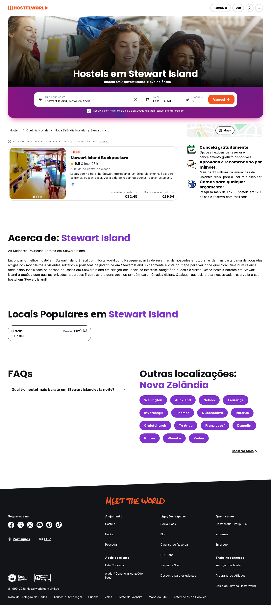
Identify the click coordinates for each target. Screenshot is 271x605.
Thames (182, 413)
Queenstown (212, 413)
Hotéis (109, 534)
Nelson (209, 400)
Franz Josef (215, 425)
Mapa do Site (158, 597)
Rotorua (242, 413)
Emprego (222, 544)
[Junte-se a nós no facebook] (11, 525)
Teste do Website (130, 597)
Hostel (76, 151)
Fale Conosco (114, 565)
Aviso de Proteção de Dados (27, 597)
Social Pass (168, 524)
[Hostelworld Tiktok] (59, 525)
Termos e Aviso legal (68, 597)
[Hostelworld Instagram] (30, 525)
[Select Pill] (250, 8)
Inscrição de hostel (228, 565)
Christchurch (155, 425)
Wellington (153, 400)
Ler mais (104, 141)
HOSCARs (167, 555)
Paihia (199, 438)
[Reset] (135, 99)
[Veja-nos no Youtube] (40, 525)
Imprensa (222, 534)
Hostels (110, 524)
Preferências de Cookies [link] (189, 597)
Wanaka (174, 438)
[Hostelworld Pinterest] (49, 525)
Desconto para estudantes (178, 575)
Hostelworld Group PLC (231, 524)
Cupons (93, 597)
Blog (163, 534)
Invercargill (153, 413)
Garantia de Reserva (174, 544)
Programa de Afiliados (230, 575)
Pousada (111, 544)
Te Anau (186, 425)
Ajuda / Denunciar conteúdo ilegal (124, 575)
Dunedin (244, 425)
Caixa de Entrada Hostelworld (236, 586)
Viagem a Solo (170, 565)
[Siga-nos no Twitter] (20, 525)
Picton (149, 438)
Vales (108, 597)
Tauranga (236, 400)
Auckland (183, 400)
